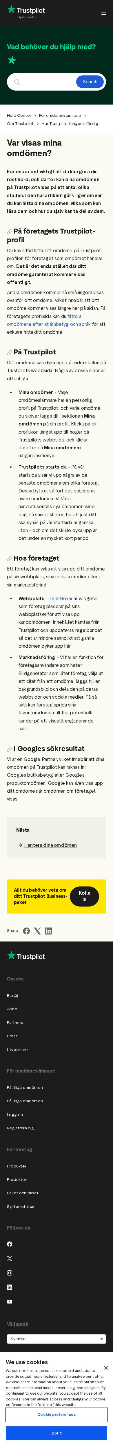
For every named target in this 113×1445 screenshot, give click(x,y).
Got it (56, 1433)
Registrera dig (20, 1128)
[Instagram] (9, 1273)
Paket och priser (22, 1192)
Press (12, 1036)
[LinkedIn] (9, 1287)
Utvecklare (17, 1049)
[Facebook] (9, 1244)
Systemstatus (20, 1206)
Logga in (15, 1114)
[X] (9, 1258)
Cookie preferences (56, 1414)
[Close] (106, 1367)
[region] (56, 1398)
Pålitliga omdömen (25, 1087)
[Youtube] (9, 1301)
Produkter (16, 1166)
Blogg (12, 995)
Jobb (12, 1008)
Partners (15, 1022)
